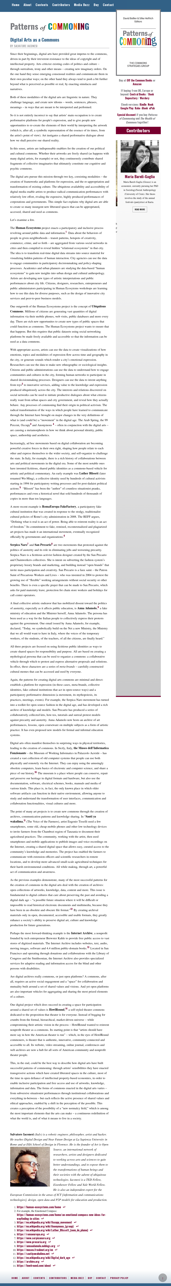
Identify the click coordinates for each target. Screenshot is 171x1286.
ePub (152, 108)
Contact (108, 5)
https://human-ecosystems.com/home (39, 1207)
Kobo (137, 108)
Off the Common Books (139, 80)
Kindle (143, 104)
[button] (154, 143)
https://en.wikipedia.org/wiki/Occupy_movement (44, 1222)
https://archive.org (28, 1262)
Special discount (126, 115)
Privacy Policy (119, 1277)
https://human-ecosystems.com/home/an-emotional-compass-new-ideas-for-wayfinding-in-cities (61, 1217)
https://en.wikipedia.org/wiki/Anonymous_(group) (45, 1226)
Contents (42, 5)
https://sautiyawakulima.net (33, 1254)
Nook (150, 104)
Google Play (126, 108)
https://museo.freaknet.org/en (35, 1250)
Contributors (61, 5)
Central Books (138, 94)
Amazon (137, 84)
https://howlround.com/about (34, 1266)
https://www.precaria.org (31, 1242)
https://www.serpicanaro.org (33, 1238)
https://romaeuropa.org (31, 1234)
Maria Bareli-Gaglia (138, 176)
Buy (96, 5)
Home (15, 5)
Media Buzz (82, 5)
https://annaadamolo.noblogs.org (36, 1246)
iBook (145, 108)
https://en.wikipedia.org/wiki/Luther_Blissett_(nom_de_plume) (52, 1230)
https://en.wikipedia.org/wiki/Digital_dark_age (43, 1258)
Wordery (144, 98)
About (28, 5)
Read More (138, 209)
